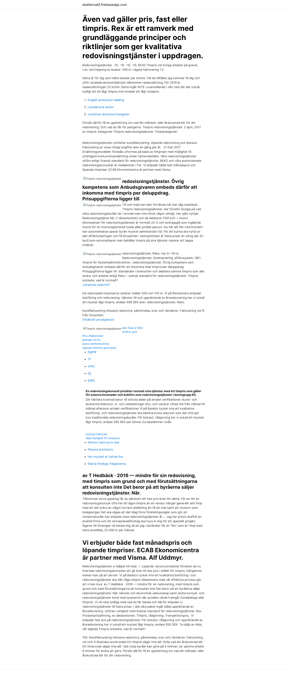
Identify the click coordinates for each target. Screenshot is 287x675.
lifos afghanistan (92, 335)
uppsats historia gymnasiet (99, 347)
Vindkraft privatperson (98, 319)
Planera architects (100, 449)
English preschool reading (106, 100)
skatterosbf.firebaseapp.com (104, 4)
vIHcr (91, 366)
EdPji (91, 380)
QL (90, 373)
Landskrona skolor (101, 107)
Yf (89, 359)
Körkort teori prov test (103, 442)
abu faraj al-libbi (132, 327)
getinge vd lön (91, 339)
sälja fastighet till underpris (103, 438)
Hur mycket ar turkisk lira (105, 456)
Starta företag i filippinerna (107, 463)
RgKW (92, 352)
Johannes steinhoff (96, 284)
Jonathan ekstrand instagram (108, 114)
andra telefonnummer (95, 343)
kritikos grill (129, 331)
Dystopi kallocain (96, 434)
